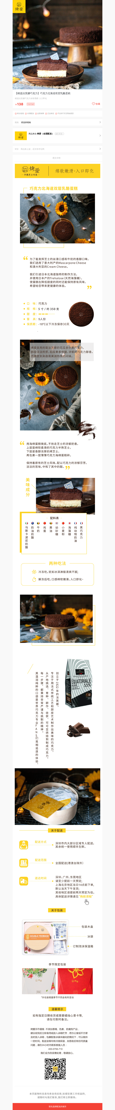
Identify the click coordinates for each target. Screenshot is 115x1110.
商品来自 (41, 133)
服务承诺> (59, 134)
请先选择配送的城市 (57, 1106)
